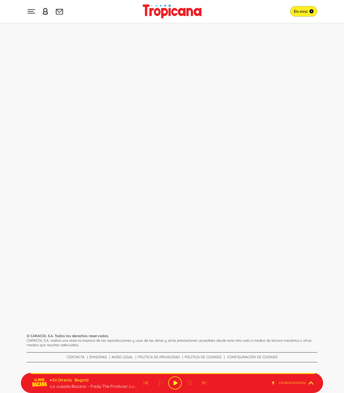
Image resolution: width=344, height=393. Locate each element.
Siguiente (204, 383)
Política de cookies (203, 357)
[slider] (173, 373)
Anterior (146, 383)
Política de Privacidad (159, 357)
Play (175, 383)
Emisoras (98, 357)
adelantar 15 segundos (189, 383)
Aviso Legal (122, 357)
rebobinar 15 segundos (160, 383)
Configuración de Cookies (252, 357)
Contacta (76, 357)
